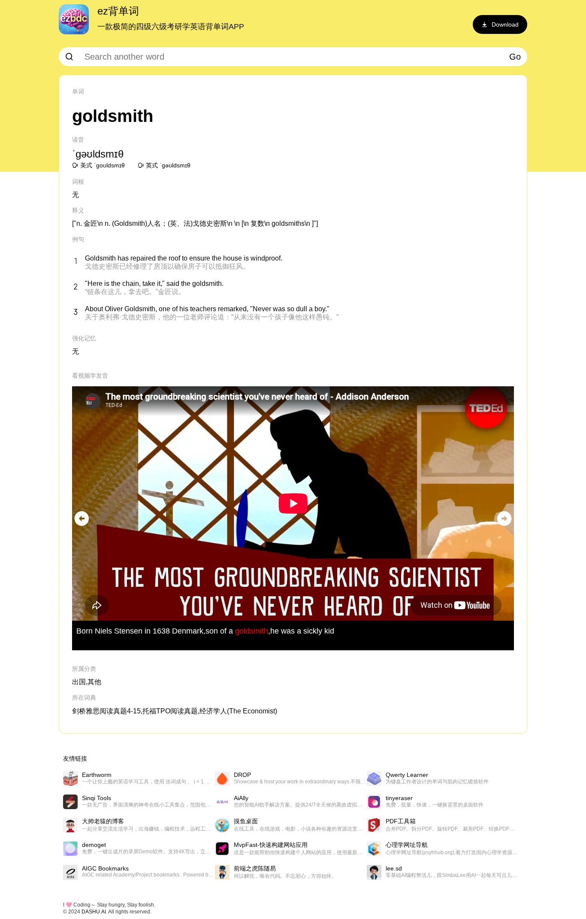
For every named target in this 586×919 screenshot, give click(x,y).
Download (505, 24)
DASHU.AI (94, 912)
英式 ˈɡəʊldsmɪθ (168, 165)
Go (515, 56)
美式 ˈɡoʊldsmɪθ (102, 165)
